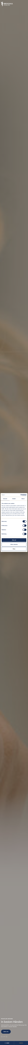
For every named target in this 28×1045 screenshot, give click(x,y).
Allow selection (14, 544)
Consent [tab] (5, 498)
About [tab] (22, 498)
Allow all (14, 540)
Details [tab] (14, 498)
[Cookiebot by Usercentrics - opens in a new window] (20, 495)
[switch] (24, 525)
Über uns (5, 1031)
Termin (21, 1043)
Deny (14, 548)
